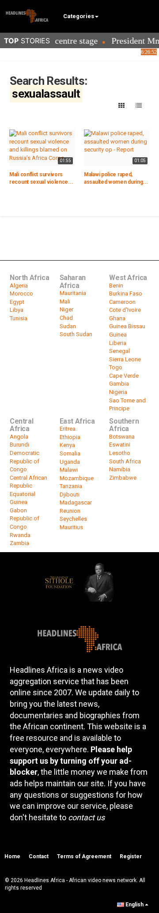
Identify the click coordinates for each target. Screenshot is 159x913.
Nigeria (118, 392)
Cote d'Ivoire (125, 310)
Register (131, 856)
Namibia (119, 469)
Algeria (19, 285)
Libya (16, 310)
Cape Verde (124, 375)
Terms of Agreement (84, 856)
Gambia (119, 383)
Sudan (68, 326)
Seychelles (73, 518)
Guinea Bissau (127, 326)
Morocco (21, 293)
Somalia (70, 453)
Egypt (17, 302)
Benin (116, 285)
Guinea (118, 334)
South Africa (125, 461)
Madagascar (76, 502)
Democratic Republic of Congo (24, 461)
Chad (66, 317)
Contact (39, 856)
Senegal (119, 351)
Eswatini (119, 444)
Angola (19, 436)
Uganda (70, 461)
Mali (65, 301)
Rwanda (20, 535)
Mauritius (71, 527)
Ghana (117, 318)
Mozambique (77, 478)
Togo (115, 367)
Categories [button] (78, 16)
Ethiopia (70, 437)
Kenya (67, 445)
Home (12, 856)
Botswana (122, 436)
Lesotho (119, 453)
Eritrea (68, 428)
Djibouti (70, 494)
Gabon (18, 510)
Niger (66, 309)
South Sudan (76, 334)
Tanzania (71, 486)
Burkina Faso (125, 293)
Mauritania (73, 293)
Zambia (19, 543)
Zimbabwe (122, 477)
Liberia (117, 343)
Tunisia (18, 318)
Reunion (70, 511)
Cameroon (122, 302)
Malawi (69, 469)
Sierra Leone (125, 359)
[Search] (148, 15)
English (134, 905)
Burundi (19, 444)
